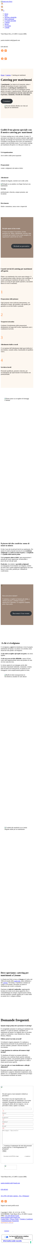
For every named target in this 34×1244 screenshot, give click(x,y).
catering (5, 983)
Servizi (7, 24)
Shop (6, 15)
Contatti (7, 27)
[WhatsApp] (2, 1227)
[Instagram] (5, 51)
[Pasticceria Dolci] (6, 1)
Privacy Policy (21, 1156)
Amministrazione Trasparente (10, 1221)
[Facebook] (2, 51)
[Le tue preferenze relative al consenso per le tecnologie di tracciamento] (30, 1242)
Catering (7, 22)
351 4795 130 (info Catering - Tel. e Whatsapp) (15, 1196)
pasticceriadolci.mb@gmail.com (10, 1183)
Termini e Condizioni (26, 1219)
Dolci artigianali (9, 19)
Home (6, 14)
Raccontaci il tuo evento (21, 613)
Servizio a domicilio (10, 17)
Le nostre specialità (10, 20)
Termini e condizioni (17, 1157)
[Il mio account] (2, 4)
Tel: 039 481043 (10, 1215)
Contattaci (6, 101)
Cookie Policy (5, 1219)
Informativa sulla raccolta (12, 1241)
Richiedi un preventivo (21, 246)
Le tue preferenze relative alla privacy (19, 1237)
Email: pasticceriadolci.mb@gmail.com (10, 1216)
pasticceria (17, 981)
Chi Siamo (8, 26)
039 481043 (4, 1189)
